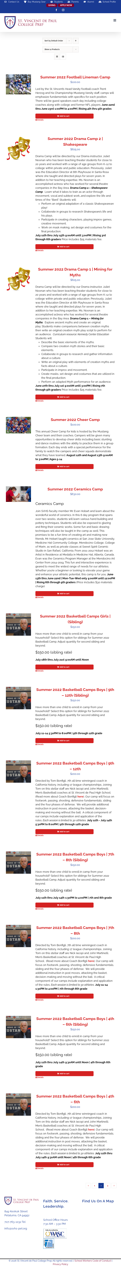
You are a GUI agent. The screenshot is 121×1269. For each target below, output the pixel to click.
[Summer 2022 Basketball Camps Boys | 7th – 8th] (18, 936)
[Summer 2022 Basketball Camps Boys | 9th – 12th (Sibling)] (18, 698)
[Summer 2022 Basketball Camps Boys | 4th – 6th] (18, 1104)
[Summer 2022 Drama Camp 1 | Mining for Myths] (18, 278)
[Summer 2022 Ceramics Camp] (18, 494)
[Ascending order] (76, 41)
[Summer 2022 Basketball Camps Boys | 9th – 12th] (18, 771)
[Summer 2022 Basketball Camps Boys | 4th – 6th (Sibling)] (18, 1027)
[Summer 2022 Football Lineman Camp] (18, 84)
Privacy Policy (60, 1264)
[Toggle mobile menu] (115, 20)
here (80, 796)
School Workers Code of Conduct (93, 1260)
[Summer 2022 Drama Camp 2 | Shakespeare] (18, 148)
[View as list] (63, 57)
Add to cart (64, 116)
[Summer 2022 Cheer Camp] (18, 425)
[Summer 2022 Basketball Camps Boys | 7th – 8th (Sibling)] (18, 862)
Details (40, 120)
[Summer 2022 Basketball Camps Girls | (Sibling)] (18, 624)
